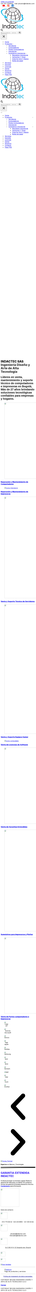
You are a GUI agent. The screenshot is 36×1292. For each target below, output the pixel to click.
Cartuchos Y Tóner (19, 57)
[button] (18, 1107)
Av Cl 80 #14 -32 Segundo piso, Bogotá (18, 1247)
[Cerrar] (4, 36)
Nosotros (8, 71)
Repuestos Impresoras (20, 55)
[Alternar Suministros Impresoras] (33, 127)
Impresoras (12, 51)
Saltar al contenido (7, 2)
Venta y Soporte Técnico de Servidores (18, 601)
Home (7, 42)
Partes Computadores (16, 49)
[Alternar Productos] (33, 117)
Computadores (13, 48)
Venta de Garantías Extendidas (14, 827)
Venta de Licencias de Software (14, 745)
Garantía (8, 65)
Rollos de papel (17, 61)
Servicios (8, 63)
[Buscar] (2, 31)
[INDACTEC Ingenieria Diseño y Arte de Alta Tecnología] (18, 18)
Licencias (8, 67)
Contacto (8, 73)
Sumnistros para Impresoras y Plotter (17, 934)
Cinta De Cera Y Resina (20, 59)
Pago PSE (8, 74)
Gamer (7, 69)
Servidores (12, 46)
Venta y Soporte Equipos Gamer (14, 737)
